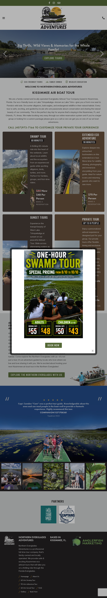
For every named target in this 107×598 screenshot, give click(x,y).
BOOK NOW (53, 345)
